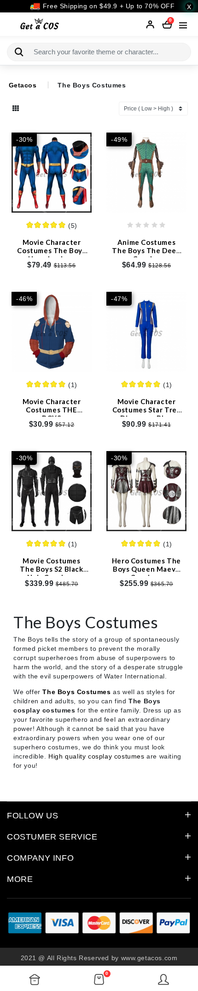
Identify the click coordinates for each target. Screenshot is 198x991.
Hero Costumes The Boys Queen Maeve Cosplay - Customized (146, 573)
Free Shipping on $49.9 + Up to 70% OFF (108, 6)
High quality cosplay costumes (96, 756)
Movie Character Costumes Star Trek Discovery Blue (146, 409)
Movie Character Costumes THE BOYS (52, 409)
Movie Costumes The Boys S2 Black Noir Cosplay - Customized (51, 573)
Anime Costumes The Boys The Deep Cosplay (146, 250)
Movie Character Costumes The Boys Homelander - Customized (51, 254)
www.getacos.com (149, 958)
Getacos (23, 85)
